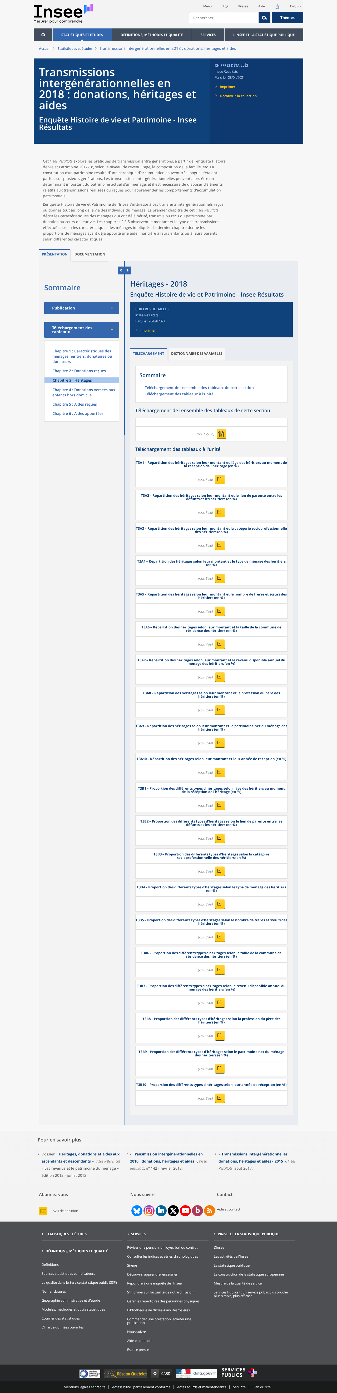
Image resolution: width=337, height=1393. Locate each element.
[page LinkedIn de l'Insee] (161, 1210)
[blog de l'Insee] (197, 1211)
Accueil (45, 48)
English (295, 6)
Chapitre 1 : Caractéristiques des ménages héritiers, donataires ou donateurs (82, 356)
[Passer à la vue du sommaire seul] (128, 270)
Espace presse (138, 1349)
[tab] (55, 255)
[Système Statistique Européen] (90, 1377)
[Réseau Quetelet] (126, 1377)
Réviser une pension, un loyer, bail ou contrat (162, 1247)
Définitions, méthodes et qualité (152, 34)
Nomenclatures (54, 1291)
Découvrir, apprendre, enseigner (152, 1274)
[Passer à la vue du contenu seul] (121, 270)
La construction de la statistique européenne (249, 1274)
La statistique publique (232, 1265)
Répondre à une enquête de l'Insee (154, 1283)
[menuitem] (43, 34)
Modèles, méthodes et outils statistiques (73, 1309)
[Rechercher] (264, 17)
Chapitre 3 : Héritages (72, 380)
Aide (261, 6)
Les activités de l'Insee (231, 1256)
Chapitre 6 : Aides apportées (77, 413)
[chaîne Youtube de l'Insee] (185, 1211)
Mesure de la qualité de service (238, 1283)
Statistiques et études (82, 34)
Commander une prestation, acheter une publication (159, 1321)
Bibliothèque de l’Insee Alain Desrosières (158, 1310)
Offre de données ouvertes (63, 1327)
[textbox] (224, 17)
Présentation (55, 254)
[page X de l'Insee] (173, 1211)
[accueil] (43, 34)
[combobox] (246, 17)
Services (208, 34)
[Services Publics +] (239, 1377)
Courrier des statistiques (61, 1318)
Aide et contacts (139, 1340)
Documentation (90, 254)
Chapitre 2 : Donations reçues (79, 370)
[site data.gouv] (197, 1377)
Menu (207, 6)
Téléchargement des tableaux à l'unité (179, 394)
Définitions (50, 1264)
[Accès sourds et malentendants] (277, 8)
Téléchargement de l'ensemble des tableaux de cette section (199, 388)
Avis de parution (65, 1211)
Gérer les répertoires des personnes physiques (163, 1301)
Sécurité (239, 1387)
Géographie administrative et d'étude (71, 1300)
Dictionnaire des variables (196, 353)
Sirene (132, 1265)
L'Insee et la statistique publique (264, 34)
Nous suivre (136, 1331)
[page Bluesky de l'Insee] (136, 1210)
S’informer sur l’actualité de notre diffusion (160, 1292)
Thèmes (287, 17)
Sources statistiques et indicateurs (68, 1273)
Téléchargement (148, 353)
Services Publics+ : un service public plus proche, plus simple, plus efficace (251, 1294)
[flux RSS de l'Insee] (209, 1211)
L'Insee (219, 1247)
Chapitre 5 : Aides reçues (74, 404)
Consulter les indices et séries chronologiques (162, 1256)
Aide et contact (228, 1209)
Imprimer (227, 86)
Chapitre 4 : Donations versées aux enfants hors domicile (83, 392)
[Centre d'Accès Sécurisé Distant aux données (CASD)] (162, 1377)
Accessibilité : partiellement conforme (141, 1387)
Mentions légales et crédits (84, 1387)
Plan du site (261, 1387)
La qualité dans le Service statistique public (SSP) (79, 1282)
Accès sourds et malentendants (201, 1387)
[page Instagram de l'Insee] (148, 1210)
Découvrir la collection (238, 95)
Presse (243, 6)
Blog (225, 6)
